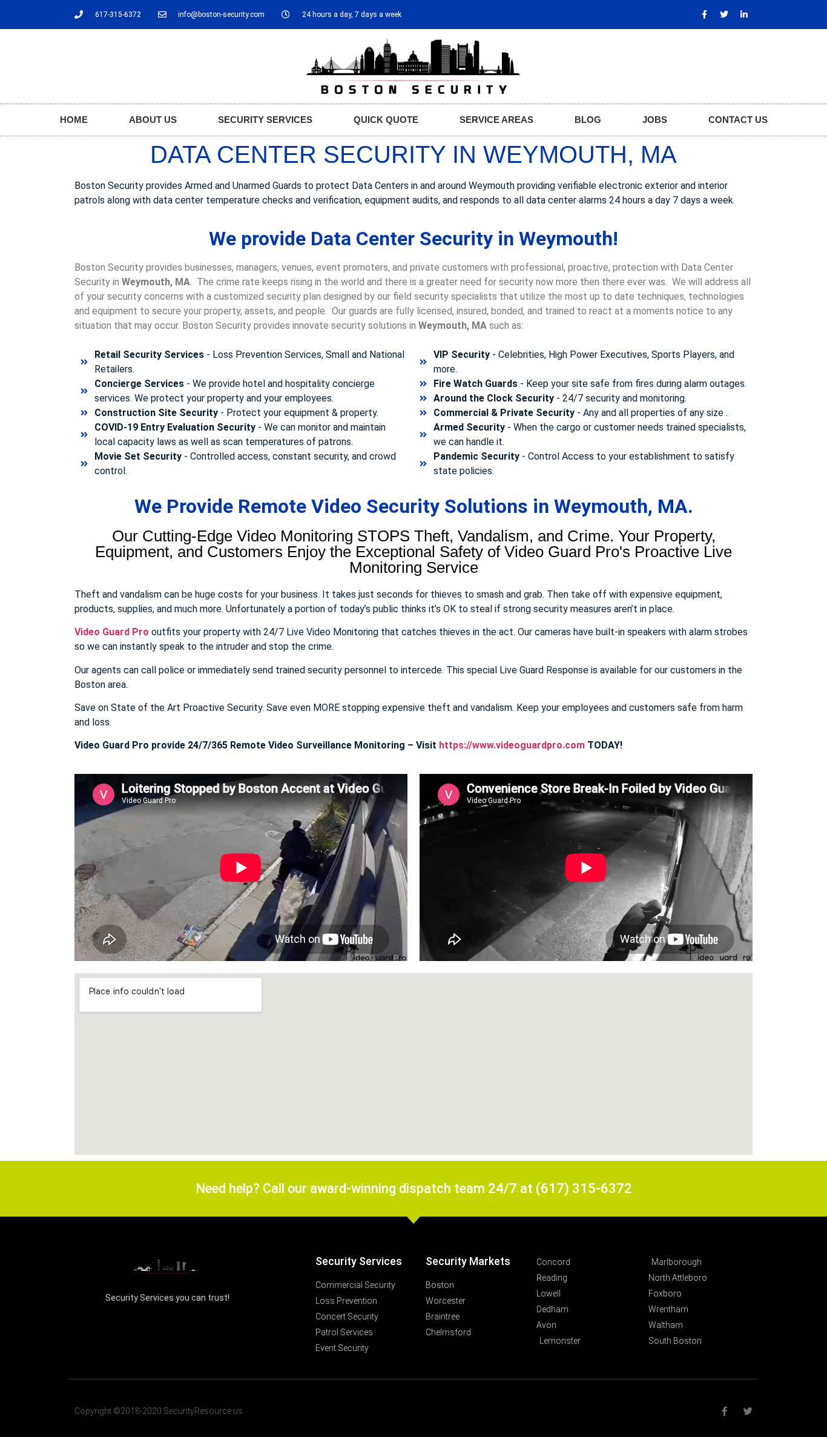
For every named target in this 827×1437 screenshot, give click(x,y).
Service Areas (496, 119)
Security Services (265, 119)
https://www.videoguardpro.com (512, 745)
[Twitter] (724, 14)
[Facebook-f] (704, 14)
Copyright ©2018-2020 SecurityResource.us (158, 1411)
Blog (588, 119)
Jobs (654, 119)
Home (74, 119)
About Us (153, 119)
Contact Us (738, 119)
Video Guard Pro (111, 632)
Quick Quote (386, 119)
